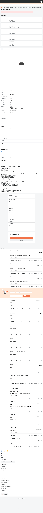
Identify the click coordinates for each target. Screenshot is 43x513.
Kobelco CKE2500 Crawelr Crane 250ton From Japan (20, 375)
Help (2, 457)
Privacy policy (3, 476)
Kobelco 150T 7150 (14, 250)
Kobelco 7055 (12, 312)
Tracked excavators (12, 214)
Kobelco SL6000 (11, 23)
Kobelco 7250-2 (13, 299)
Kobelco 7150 (11, 17)
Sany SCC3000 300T (14, 388)
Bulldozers (11, 223)
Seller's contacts (4, 459)
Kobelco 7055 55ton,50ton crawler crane (18, 351)
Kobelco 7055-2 (13, 427)
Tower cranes (11, 203)
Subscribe (27, 295)
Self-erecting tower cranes (13, 206)
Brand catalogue (4, 482)
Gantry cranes (11, 212)
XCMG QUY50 (11, 29)
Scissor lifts (11, 221)
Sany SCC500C (11, 35)
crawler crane (12, 94)
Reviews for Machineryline (5, 480)
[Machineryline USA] (7, 1)
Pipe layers (11, 210)
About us (2, 455)
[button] (41, 1)
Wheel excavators (12, 225)
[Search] (41, 5)
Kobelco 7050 (12, 276)
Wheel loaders (11, 219)
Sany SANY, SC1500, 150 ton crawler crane (18, 438)
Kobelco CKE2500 (13, 414)
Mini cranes (11, 208)
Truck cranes (11, 201)
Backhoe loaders (12, 230)
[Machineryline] (4, 7)
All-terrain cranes (12, 199)
